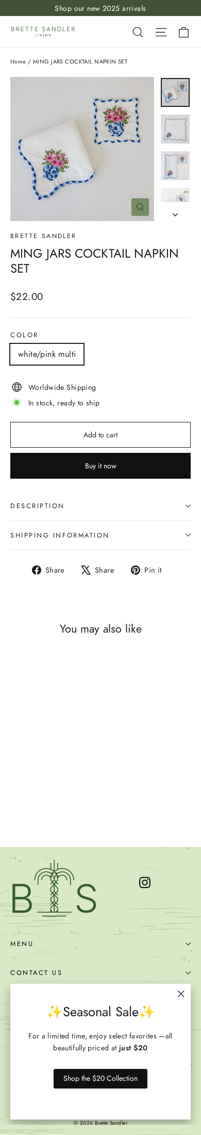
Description (37, 506)
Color (24, 335)
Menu (22, 944)
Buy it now (100, 466)
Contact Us (36, 973)
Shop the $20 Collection (100, 1078)
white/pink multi (47, 354)
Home (18, 61)
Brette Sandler (43, 236)
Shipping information (60, 535)
